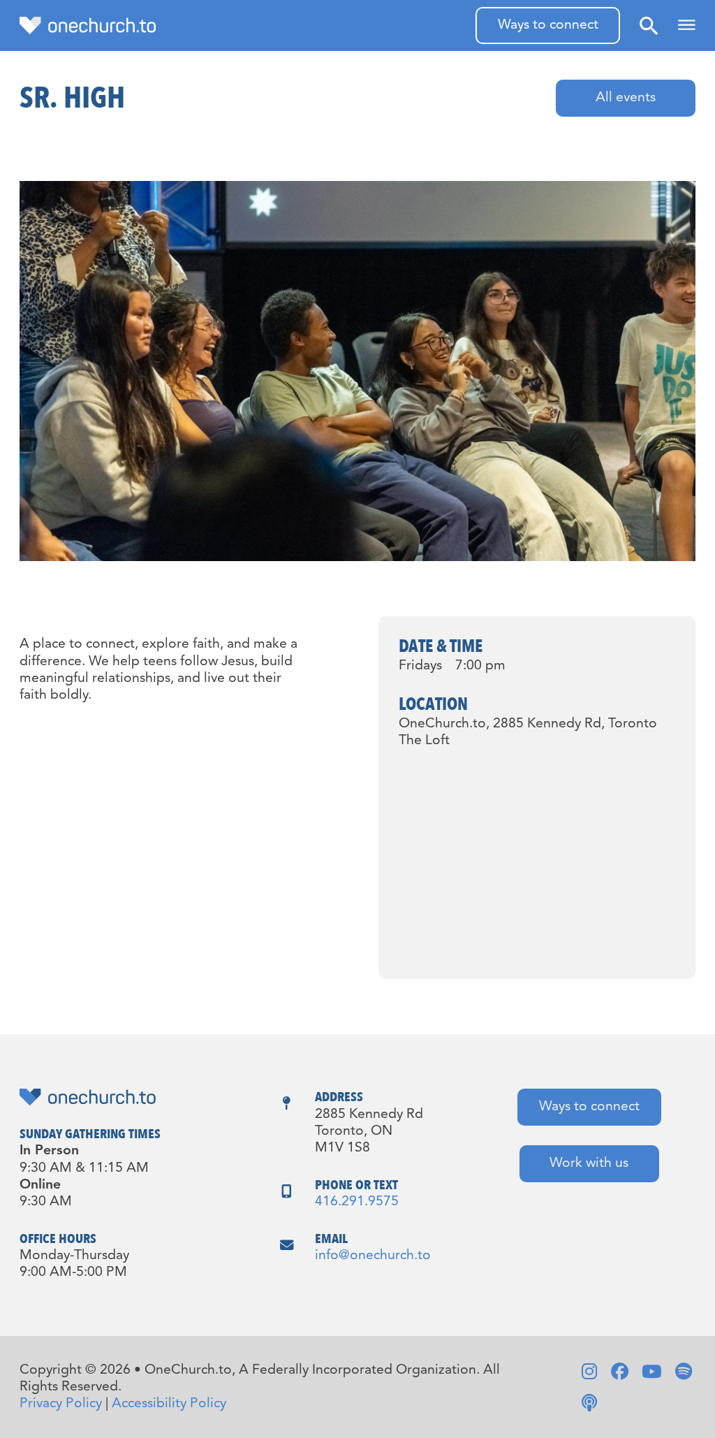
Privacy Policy (61, 1404)
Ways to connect (548, 25)
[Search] (649, 25)
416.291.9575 (357, 1202)
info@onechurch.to (373, 1256)
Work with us (589, 1163)
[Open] (686, 25)
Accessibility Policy (169, 1404)
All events (626, 98)
